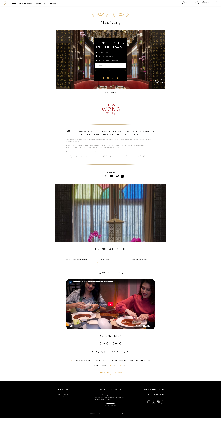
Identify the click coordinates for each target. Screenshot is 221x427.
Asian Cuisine (104, 52)
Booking (118, 372)
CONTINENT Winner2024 (100, 14)
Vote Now (110, 92)
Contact (53, 3)
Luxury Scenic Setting (107, 56)
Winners (38, 3)
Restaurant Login (210, 2)
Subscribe (110, 405)
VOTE (110, 70)
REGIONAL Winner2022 (121, 14)
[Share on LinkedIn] (122, 176)
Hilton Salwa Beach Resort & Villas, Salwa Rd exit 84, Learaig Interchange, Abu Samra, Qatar (111, 360)
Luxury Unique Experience (108, 60)
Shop (45, 3)
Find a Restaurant (25, 3)
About (13, 3)
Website (125, 365)
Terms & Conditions (123, 413)
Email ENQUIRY (104, 372)
